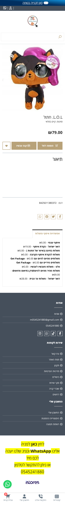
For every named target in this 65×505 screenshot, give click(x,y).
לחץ (40, 444)
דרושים (56, 394)
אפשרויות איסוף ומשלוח (47, 233)
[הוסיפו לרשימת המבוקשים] (6, 146)
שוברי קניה (54, 388)
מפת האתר (54, 359)
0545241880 (52, 325)
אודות (56, 313)
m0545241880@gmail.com (44, 319)
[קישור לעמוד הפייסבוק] (60, 333)
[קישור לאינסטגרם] (40, 333)
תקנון (56, 365)
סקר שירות (54, 382)
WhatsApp (40, 451)
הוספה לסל (48, 145)
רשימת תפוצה (52, 424)
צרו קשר (55, 353)
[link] (32, 485)
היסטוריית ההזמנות (50, 418)
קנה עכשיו (22, 145)
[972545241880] (46, 333)
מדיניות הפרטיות (51, 371)
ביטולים (55, 377)
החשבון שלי (53, 412)
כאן (33, 444)
